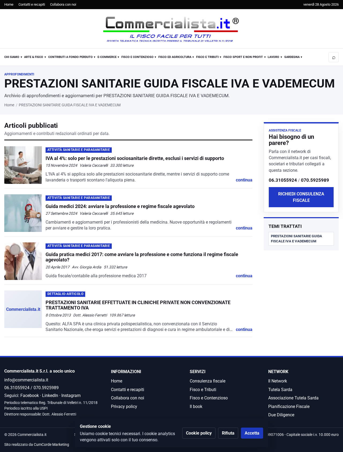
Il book (196, 406)
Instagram (71, 395)
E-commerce (107, 57)
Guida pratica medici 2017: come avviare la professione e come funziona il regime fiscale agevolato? (142, 257)
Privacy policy (124, 406)
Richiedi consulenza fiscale (301, 197)
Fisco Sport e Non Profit (243, 57)
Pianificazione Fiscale (289, 406)
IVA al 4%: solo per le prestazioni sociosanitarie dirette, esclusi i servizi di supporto (135, 158)
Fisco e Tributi (207, 57)
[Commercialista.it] (171, 29)
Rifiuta (228, 433)
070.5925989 (315, 180)
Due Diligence (281, 414)
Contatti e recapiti (31, 4)
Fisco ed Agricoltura (174, 57)
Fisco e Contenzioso (137, 57)
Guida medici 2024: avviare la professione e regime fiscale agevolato (120, 206)
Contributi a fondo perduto (70, 57)
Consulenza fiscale (207, 381)
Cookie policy (199, 433)
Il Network (277, 381)
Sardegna (292, 57)
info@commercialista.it (26, 379)
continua (244, 180)
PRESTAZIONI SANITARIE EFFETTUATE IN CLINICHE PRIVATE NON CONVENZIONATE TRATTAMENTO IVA (138, 305)
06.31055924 (283, 180)
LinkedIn (50, 395)
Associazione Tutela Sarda (293, 397)
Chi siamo (11, 57)
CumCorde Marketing (51, 444)
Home (8, 4)
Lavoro (273, 57)
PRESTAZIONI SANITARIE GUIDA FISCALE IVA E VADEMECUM (296, 238)
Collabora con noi (63, 4)
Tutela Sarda (280, 389)
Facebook (29, 395)
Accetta (252, 433)
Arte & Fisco (33, 57)
